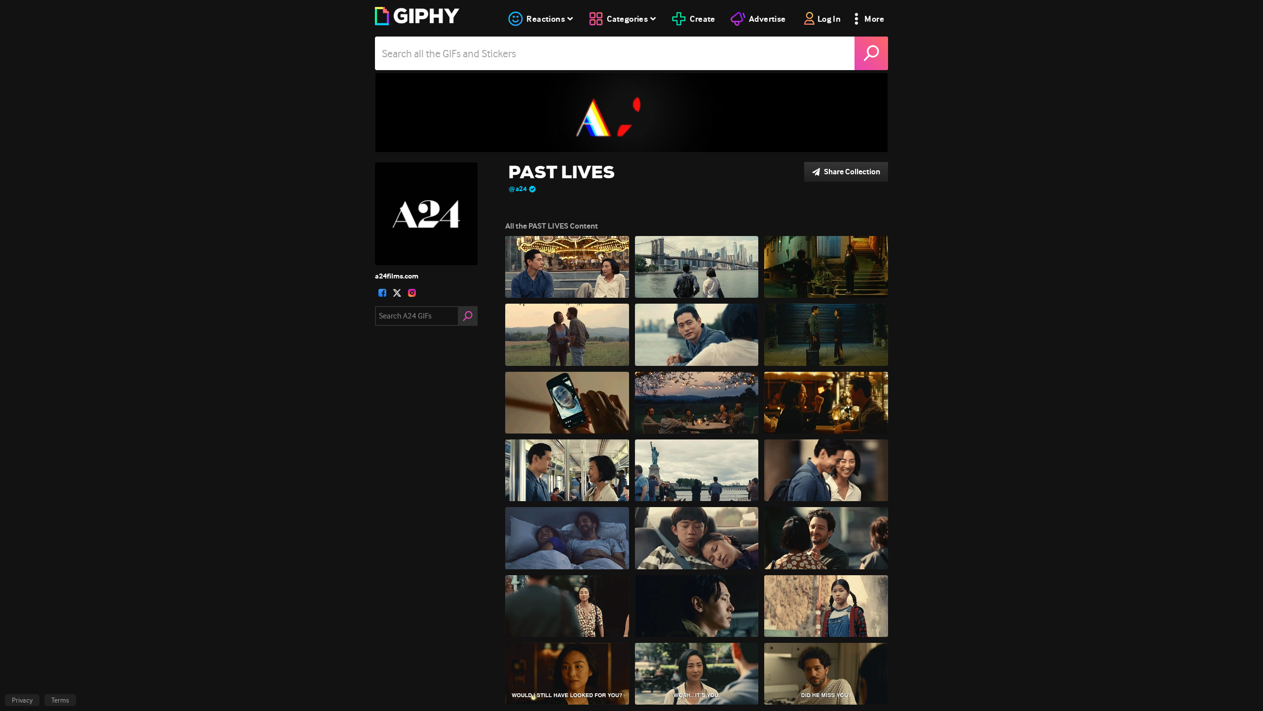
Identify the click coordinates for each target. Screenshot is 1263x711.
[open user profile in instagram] (412, 292)
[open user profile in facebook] (382, 292)
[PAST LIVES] (631, 112)
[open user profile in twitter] (397, 292)
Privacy (22, 700)
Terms (60, 700)
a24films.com (396, 276)
